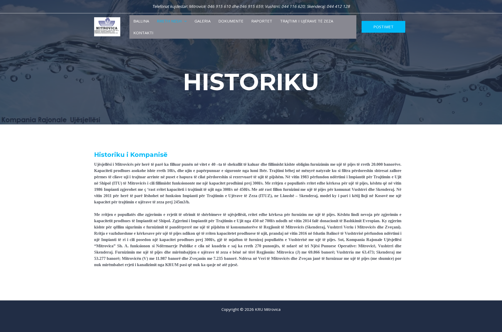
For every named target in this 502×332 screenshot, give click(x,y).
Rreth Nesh (169, 21)
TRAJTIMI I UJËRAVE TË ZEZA (306, 21)
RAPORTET (261, 21)
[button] (184, 21)
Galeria (202, 21)
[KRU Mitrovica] (107, 26)
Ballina (141, 21)
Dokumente (230, 21)
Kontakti (143, 32)
